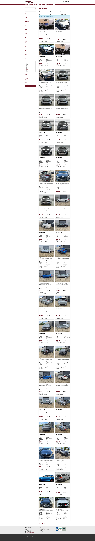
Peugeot (26, 54)
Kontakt (54, 4)
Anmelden (26, 536)
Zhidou (26, 82)
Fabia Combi (27, 64)
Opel (25, 53)
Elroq (26, 62)
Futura (26, 26)
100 (43, 523)
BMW (25, 14)
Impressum (28, 536)
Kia (25, 37)
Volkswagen (26, 78)
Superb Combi (27, 71)
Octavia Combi (27, 69)
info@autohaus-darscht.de (30, 532)
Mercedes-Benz (27, 45)
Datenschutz (33, 536)
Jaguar (26, 34)
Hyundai (26, 29)
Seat (25, 58)
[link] (47, 38)
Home (26, 4)
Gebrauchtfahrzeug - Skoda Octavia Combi (62, 31)
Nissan (26, 50)
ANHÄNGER (38, 4)
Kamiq (26, 65)
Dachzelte (42, 4)
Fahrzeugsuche (30, 4)
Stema (26, 74)
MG (25, 46)
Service (51, 4)
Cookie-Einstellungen (37, 536)
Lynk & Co (26, 41)
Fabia (26, 63)
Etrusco (26, 22)
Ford (25, 25)
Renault (26, 57)
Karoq (26, 66)
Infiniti (26, 30)
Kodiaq (26, 67)
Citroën (26, 17)
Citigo (26, 61)
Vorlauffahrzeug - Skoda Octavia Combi (46, 31)
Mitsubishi (26, 49)
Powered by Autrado (68, 540)
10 (39, 523)
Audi (25, 13)
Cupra (26, 18)
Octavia (26, 68)
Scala (26, 70)
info (39, 6)
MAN (25, 42)
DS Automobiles (27, 21)
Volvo (26, 79)
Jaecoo (26, 33)
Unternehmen (47, 4)
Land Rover (26, 38)
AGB (30, 536)
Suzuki (26, 75)
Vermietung (34, 4)
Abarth (26, 10)
